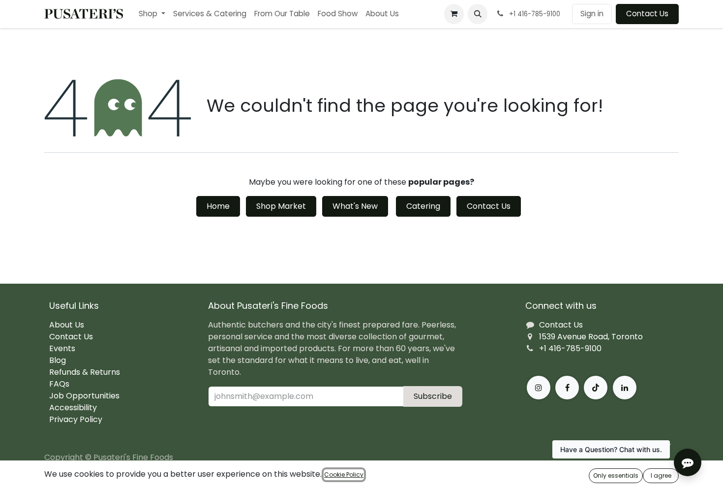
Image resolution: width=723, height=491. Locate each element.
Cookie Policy (343, 474)
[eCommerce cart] (454, 14)
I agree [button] (661, 475)
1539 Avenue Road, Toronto (591, 336)
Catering (423, 206)
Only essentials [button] (615, 475)
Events (62, 348)
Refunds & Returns (84, 372)
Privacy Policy (75, 419)
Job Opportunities (84, 395)
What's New (355, 206)
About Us (66, 324)
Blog (57, 360)
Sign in (591, 13)
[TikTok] (595, 387)
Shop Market (281, 206)
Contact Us (647, 13)
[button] (477, 14)
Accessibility (73, 407)
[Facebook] (567, 387)
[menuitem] (152, 14)
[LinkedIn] (624, 387)
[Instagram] (538, 387)
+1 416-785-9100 (570, 348)
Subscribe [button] (433, 396)
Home (218, 206)
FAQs (59, 384)
